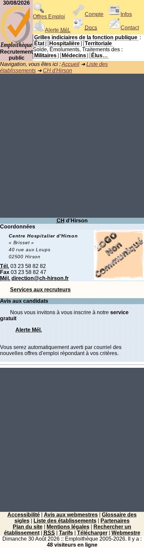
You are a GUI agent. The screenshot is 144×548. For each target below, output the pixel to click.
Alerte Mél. (28, 330)
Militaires (45, 55)
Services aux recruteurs (40, 289)
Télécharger (92, 533)
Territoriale (98, 43)
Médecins (74, 55)
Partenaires (115, 521)
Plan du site (28, 527)
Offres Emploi (49, 16)
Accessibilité (23, 515)
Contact (130, 27)
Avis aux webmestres (71, 515)
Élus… (99, 55)
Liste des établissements (64, 521)
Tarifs (66, 533)
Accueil (70, 64)
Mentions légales (68, 527)
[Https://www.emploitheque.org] (16, 47)
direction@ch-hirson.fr (40, 278)
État (39, 43)
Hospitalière (64, 43)
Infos (126, 14)
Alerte (57, 30)
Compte (94, 14)
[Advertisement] (72, 146)
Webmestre (126, 533)
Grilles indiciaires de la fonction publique (85, 37)
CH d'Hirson (57, 70)
